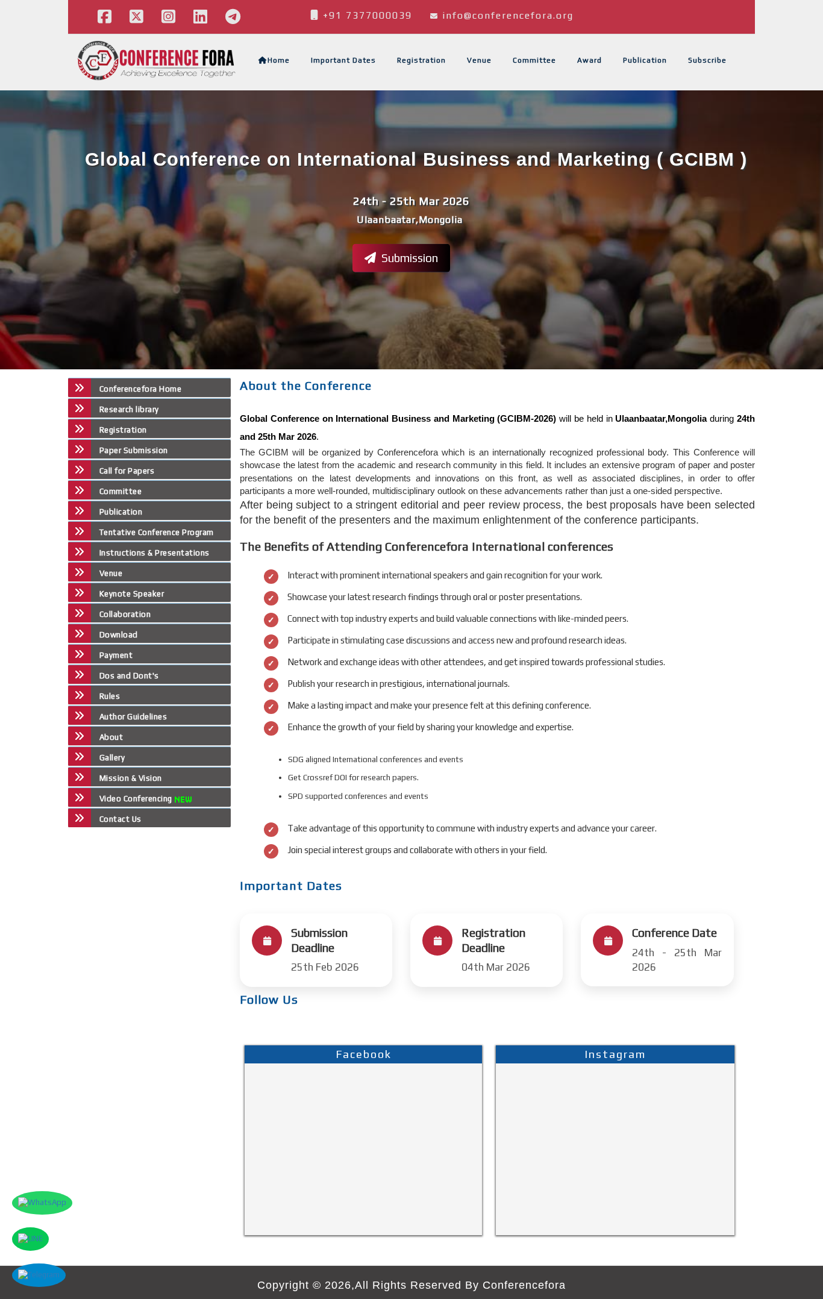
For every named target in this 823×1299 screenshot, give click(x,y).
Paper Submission (133, 450)
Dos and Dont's (129, 675)
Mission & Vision (130, 778)
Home (279, 60)
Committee (534, 60)
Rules (109, 696)
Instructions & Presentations (154, 552)
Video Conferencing (137, 798)
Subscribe (707, 60)
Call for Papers (126, 470)
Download (118, 634)
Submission (408, 257)
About (111, 737)
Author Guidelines (133, 716)
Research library (129, 409)
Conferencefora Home (140, 388)
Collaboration (125, 614)
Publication (645, 60)
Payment (116, 655)
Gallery (112, 757)
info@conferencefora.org (508, 15)
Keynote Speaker (131, 593)
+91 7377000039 (365, 15)
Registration (421, 60)
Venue (479, 60)
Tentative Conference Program (156, 532)
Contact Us (120, 819)
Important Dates (343, 60)
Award (589, 60)
